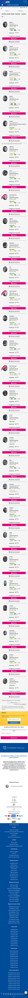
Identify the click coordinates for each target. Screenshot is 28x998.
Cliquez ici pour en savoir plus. (17, 786)
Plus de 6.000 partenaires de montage (14, 806)
